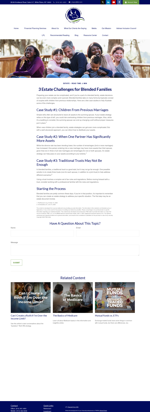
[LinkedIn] (108, 2)
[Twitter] (103, 2)
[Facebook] (119, 2)
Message (14, 242)
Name (13, 227)
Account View (132, 2)
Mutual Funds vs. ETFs (107, 315)
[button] (16, 28)
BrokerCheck (103, 410)
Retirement (47, 408)
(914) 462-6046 (21, 411)
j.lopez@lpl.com (76, 2)
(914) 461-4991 (61, 2)
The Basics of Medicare (65, 315)
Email (78, 227)
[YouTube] (114, 2)
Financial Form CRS (73, 407)
